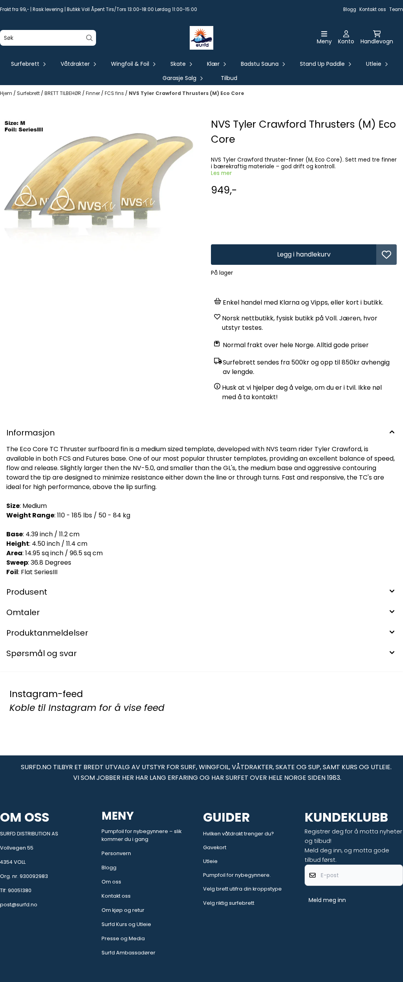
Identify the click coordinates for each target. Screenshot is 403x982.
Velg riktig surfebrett (228, 903)
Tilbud (229, 78)
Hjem (6, 93)
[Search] (89, 38)
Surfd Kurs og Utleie (126, 924)
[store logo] (201, 38)
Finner (93, 93)
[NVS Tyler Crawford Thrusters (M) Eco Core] (99, 184)
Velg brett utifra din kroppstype (242, 888)
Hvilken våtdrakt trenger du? (238, 833)
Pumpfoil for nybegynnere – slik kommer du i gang (141, 835)
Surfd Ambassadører (128, 952)
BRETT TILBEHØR (63, 93)
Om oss (111, 881)
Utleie (210, 861)
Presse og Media (123, 938)
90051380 (19, 890)
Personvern (116, 853)
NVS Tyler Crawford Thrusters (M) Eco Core (186, 93)
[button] (386, 254)
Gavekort (214, 847)
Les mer (221, 173)
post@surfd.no (18, 904)
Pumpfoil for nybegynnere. (237, 875)
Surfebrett (29, 93)
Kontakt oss (372, 9)
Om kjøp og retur (123, 910)
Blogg (349, 9)
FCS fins (115, 93)
